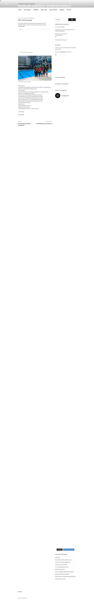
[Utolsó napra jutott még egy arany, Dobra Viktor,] (73, 485)
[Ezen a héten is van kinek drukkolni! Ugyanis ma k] (57, 494)
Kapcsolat (69, 9)
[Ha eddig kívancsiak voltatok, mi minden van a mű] (73, 194)
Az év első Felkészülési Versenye (61, 567)
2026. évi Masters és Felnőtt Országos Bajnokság (65, 576)
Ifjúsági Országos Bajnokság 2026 (62, 574)
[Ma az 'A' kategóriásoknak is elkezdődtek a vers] (62, 400)
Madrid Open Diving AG (60, 569)
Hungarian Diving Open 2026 (61, 564)
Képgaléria (62, 9)
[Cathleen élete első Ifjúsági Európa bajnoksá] (73, 402)
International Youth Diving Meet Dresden (63, 559)
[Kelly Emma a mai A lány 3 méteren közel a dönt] (73, 274)
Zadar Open (57, 557)
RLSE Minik (35, 9)
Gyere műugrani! (27, 9)
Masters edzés (44, 9)
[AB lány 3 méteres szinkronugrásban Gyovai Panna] (57, 399)
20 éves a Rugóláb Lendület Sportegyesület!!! (64, 571)
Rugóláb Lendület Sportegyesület (45, 6)
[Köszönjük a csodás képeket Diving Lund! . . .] (57, 115)
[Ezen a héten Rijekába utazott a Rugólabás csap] (68, 478)
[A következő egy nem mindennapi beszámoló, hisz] (57, 304)
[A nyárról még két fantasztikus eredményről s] (62, 277)
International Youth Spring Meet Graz (62, 562)
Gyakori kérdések (53, 9)
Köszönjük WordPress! (22, 598)
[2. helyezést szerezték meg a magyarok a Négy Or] (68, 134)
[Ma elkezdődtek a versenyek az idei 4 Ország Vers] (73, 135)
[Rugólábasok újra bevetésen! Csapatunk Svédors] (62, 190)
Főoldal (19, 9)
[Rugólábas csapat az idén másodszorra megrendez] (62, 127)
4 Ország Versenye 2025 (60, 578)
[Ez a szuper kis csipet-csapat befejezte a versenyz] (62, 465)
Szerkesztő (31, 18)
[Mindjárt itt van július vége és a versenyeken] (68, 266)
